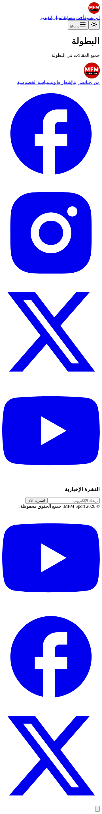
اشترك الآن (36, 500)
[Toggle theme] (94, 25)
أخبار (79, 17)
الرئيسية (92, 17)
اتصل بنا (79, 82)
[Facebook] (51, 181)
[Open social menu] (97, 809)
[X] (51, 379)
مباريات (55, 17)
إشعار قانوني (61, 82)
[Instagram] (51, 280)
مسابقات (68, 17)
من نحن (93, 82)
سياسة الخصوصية (34, 82)
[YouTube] (51, 478)
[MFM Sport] (94, 12)
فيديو (45, 17)
